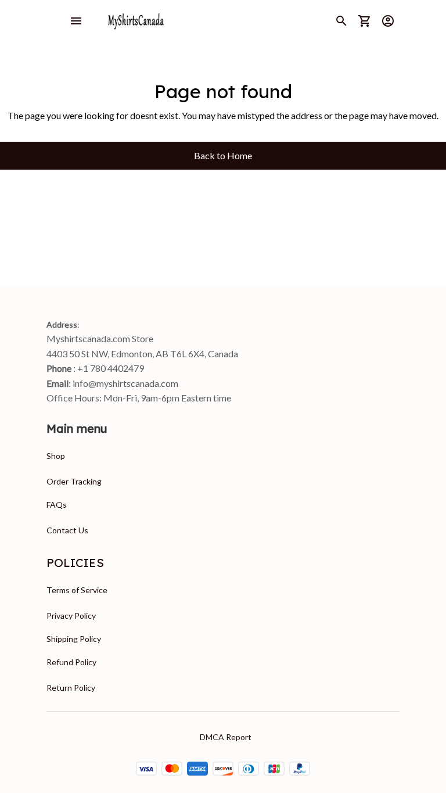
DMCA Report (225, 737)
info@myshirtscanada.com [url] (125, 383)
